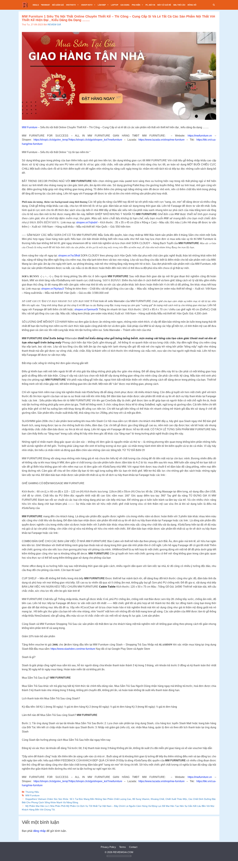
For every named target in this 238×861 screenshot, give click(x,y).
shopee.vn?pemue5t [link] (86, 309)
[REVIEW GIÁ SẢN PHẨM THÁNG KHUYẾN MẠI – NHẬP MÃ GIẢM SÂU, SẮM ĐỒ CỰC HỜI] (26, 5)
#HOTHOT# (71, 5)
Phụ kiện (136, 5)
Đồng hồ (192, 5)
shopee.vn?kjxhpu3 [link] (52, 288)
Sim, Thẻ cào (179, 5)
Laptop (114, 5)
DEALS (36, 5)
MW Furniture (29, 127)
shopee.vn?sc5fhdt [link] (69, 255)
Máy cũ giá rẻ (164, 5)
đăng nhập (39, 830)
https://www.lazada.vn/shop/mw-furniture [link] (161, 139)
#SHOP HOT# (86, 5)
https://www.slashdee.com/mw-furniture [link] (73, 648)
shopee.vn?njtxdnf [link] (86, 222)
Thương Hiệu (32, 792)
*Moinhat (45, 5)
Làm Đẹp (102, 5)
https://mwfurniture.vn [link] (200, 135)
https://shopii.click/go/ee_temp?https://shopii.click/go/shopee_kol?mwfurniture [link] (78, 139)
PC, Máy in (150, 5)
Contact (133, 847)
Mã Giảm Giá (58, 5)
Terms (122, 847)
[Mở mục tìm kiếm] (214, 5)
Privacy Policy (108, 847)
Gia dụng (125, 5)
